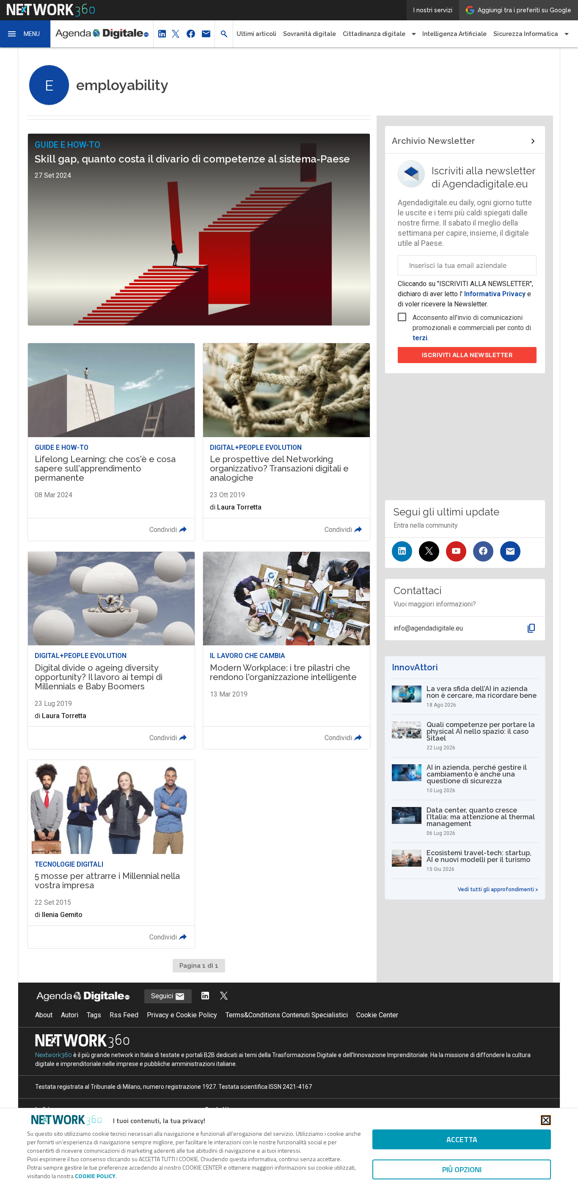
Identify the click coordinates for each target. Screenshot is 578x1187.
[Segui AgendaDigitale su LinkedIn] (205, 996)
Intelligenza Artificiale (454, 33)
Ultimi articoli (256, 33)
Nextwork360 (53, 1055)
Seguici (163, 996)
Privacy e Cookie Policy (182, 1015)
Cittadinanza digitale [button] (374, 33)
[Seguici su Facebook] (483, 551)
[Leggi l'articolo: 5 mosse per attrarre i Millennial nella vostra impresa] (111, 854)
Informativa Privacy (494, 294)
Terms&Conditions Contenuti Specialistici (287, 1015)
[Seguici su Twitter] (429, 551)
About (43, 1015)
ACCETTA (461, 1139)
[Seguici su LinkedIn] (402, 551)
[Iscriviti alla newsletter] (510, 551)
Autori (69, 1015)
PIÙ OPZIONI (462, 1169)
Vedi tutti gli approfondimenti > (498, 889)
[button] (25, 33)
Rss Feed (124, 1015)
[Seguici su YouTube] (456, 551)
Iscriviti (467, 354)
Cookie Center (377, 1015)
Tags (94, 1015)
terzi (420, 338)
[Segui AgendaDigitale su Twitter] (224, 996)
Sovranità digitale (309, 33)
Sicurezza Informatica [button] (525, 33)
